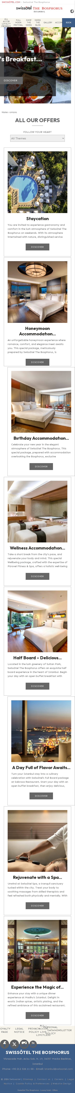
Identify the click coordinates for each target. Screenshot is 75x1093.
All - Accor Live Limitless (43, 1030)
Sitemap (28, 1079)
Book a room (68, 24)
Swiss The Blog (38, 22)
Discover (37, 247)
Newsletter (63, 1030)
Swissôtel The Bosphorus (36, 2)
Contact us (43, 1079)
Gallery (48, 22)
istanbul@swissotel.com (58, 1068)
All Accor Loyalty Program (6, 22)
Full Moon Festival (18, 22)
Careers (59, 1079)
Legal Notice (19, 1030)
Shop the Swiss (29, 22)
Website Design (62, 1083)
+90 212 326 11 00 (22, 1068)
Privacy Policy (34, 1030)
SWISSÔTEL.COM (11, 2)
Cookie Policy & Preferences (32, 1083)
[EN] (71, 11)
